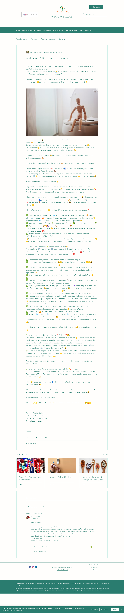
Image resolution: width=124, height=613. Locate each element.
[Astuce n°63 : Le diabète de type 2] (62, 465)
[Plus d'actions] (97, 52)
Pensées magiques (48, 39)
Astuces (34, 39)
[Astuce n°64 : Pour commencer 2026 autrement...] (31, 465)
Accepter (115, 609)
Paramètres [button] (94, 609)
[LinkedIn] (36, 567)
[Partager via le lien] (41, 437)
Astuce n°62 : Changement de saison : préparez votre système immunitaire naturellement (92, 478)
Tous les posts (21, 39)
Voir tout (105, 454)
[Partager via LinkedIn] (36, 437)
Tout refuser (104, 609)
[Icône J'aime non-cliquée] (32, 547)
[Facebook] (30, 567)
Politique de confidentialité (14, 610)
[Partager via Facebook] (27, 437)
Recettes (62, 39)
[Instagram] (33, 567)
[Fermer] (122, 609)
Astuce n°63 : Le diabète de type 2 (61, 478)
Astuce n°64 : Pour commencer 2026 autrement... (30, 478)
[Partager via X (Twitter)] (32, 437)
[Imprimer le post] (46, 437)
